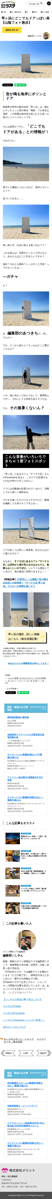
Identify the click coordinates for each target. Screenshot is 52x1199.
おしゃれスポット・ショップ (19, 1039)
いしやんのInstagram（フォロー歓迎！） (24, 1020)
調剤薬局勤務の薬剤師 (18, 717)
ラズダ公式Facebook (14, 1013)
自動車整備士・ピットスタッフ (22, 1106)
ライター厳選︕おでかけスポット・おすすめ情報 (27, 678)
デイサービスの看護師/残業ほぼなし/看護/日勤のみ (25, 798)
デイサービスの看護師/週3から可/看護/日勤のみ (24, 756)
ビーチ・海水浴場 (13, 1041)
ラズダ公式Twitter (12, 1006)
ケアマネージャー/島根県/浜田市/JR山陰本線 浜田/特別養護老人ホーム (25, 1124)
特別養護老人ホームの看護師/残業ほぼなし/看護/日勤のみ (25, 1084)
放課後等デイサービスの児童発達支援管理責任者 (25, 736)
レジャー (41, 1039)
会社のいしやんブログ (14, 1027)
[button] (26, 636)
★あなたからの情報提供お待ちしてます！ (28, 663)
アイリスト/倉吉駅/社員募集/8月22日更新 (25, 778)
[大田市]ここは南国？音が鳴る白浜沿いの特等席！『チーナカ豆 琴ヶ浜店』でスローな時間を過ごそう (25, 582)
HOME (7, 675)
